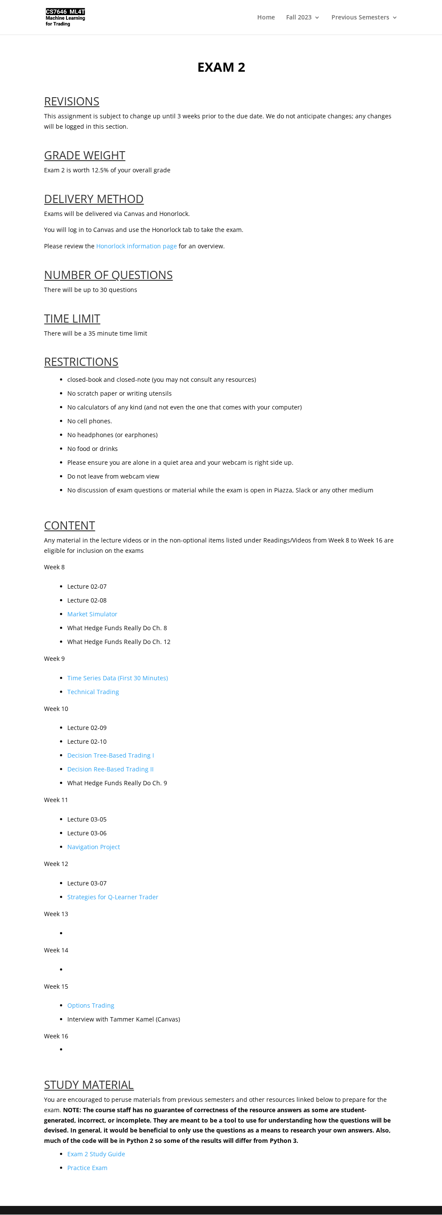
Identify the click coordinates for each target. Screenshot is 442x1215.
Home (266, 17)
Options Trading (90, 1005)
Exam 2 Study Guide (96, 1154)
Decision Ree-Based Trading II (110, 769)
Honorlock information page (136, 246)
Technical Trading (93, 692)
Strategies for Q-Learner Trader (112, 897)
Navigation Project (93, 847)
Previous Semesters (360, 17)
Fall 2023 (299, 17)
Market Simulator (92, 614)
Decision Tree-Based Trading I (110, 755)
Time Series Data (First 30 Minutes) (117, 678)
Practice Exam (87, 1168)
